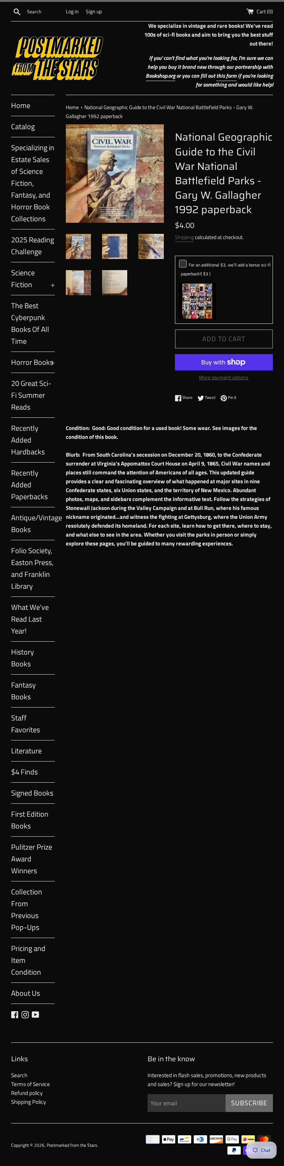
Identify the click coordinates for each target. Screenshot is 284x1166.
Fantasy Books (23, 690)
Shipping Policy (28, 1102)
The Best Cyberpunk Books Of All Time (30, 323)
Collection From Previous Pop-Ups (26, 909)
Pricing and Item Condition (28, 960)
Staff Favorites (25, 723)
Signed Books (32, 793)
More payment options (223, 377)
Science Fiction (33, 278)
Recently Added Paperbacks (29, 484)
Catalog (23, 126)
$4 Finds (24, 771)
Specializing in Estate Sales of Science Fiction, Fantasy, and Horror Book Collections (32, 183)
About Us (25, 993)
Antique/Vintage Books (33, 523)
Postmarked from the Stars (72, 1145)
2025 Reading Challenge (32, 245)
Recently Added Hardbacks (28, 439)
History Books (22, 657)
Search (19, 1075)
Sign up (94, 11)
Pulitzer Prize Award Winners (31, 858)
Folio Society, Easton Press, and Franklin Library (32, 568)
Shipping (184, 237)
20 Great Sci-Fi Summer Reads (31, 395)
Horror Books (33, 362)
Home (20, 105)
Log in (72, 11)
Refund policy (27, 1093)
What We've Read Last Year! (30, 618)
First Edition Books (29, 819)
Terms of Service (30, 1084)
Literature (26, 750)
